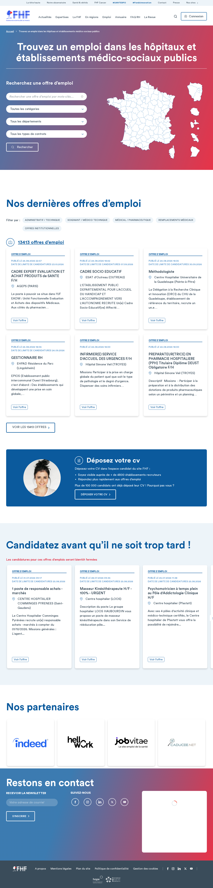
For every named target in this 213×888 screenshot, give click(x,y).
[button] (46, 109)
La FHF (77, 17)
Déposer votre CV (94, 494)
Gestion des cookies (145, 868)
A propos (40, 868)
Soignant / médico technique (87, 220)
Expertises (62, 17)
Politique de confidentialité (111, 868)
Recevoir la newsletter (26, 793)
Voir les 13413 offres (29, 427)
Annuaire (120, 17)
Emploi (107, 17)
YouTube (124, 802)
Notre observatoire (56, 3)
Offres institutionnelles (42, 228)
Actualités (44, 17)
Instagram (87, 802)
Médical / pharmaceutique (133, 220)
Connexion (196, 16)
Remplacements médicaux (175, 220)
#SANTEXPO (119, 3)
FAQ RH (135, 17)
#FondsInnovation (142, 3)
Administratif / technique (42, 220)
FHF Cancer (100, 3)
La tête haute (33, 3)
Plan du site (83, 868)
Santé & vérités (80, 3)
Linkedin (100, 802)
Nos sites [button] (191, 3)
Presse (176, 3)
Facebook (75, 802)
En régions (91, 17)
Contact (162, 3)
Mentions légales (61, 868)
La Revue (149, 17)
